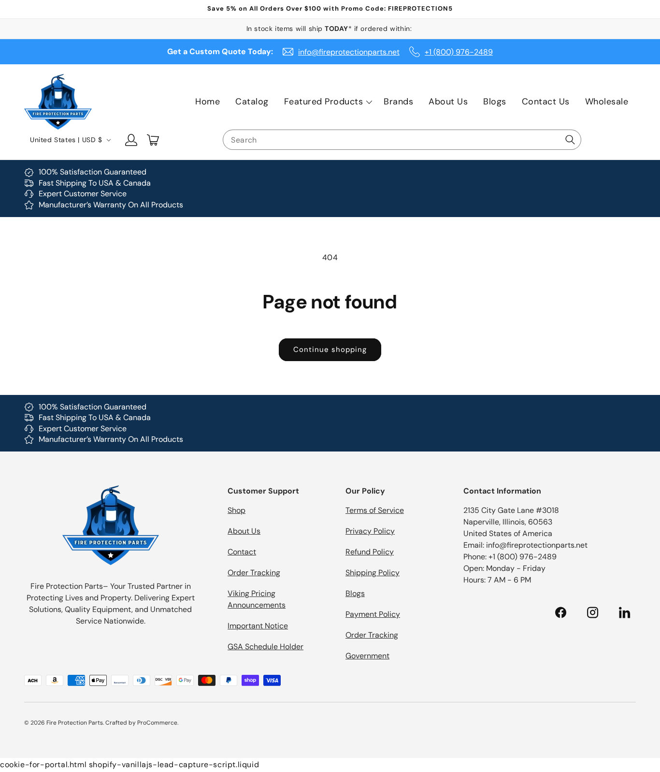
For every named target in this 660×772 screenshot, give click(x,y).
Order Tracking (254, 573)
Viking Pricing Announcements (257, 599)
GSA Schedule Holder (265, 646)
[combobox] (402, 139)
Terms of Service (374, 510)
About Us (244, 531)
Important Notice (258, 626)
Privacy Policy (370, 531)
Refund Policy (369, 552)
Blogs (355, 593)
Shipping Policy (372, 573)
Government (367, 656)
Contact (242, 552)
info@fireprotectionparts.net (349, 52)
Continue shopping (330, 349)
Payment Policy (372, 614)
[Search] (570, 139)
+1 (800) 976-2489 (459, 52)
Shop (236, 510)
